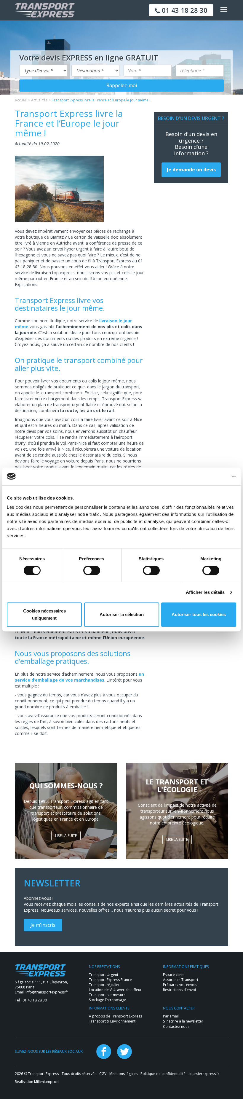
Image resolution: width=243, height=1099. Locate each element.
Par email (171, 1016)
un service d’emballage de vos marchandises (79, 677)
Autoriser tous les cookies (199, 614)
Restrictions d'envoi (179, 989)
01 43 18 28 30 (183, 10)
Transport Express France (110, 979)
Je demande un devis (191, 169)
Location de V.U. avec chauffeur (115, 989)
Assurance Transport (180, 979)
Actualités (39, 100)
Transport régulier (104, 984)
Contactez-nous (176, 1026)
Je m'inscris (43, 925)
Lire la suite (66, 835)
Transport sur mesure (107, 994)
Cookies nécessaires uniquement (44, 614)
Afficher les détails (205, 592)
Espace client (174, 974)
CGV (102, 1073)
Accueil (21, 100)
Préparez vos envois (180, 984)
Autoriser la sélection (122, 614)
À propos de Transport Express (115, 1016)
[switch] (91, 570)
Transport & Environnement (112, 1021)
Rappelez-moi (121, 85)
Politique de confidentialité (163, 1073)
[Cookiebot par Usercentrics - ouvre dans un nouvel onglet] (210, 476)
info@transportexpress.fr (46, 992)
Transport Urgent (103, 974)
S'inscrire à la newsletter (183, 1021)
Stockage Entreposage (107, 999)
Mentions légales (123, 1073)
